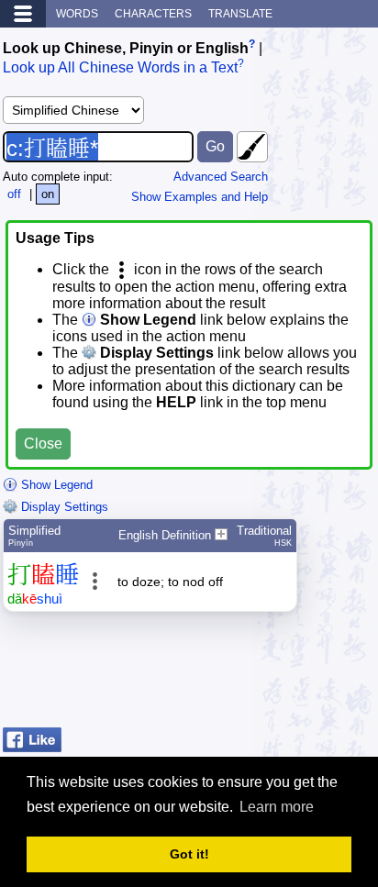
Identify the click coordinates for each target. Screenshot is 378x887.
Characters (153, 13)
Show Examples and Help (199, 197)
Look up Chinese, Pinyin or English (126, 48)
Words (77, 13)
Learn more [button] (276, 807)
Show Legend (55, 485)
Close (43, 443)
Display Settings (62, 507)
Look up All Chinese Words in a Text (120, 68)
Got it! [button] (189, 854)
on (47, 194)
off (14, 194)
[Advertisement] (228, 674)
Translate (240, 13)
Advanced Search (220, 176)
